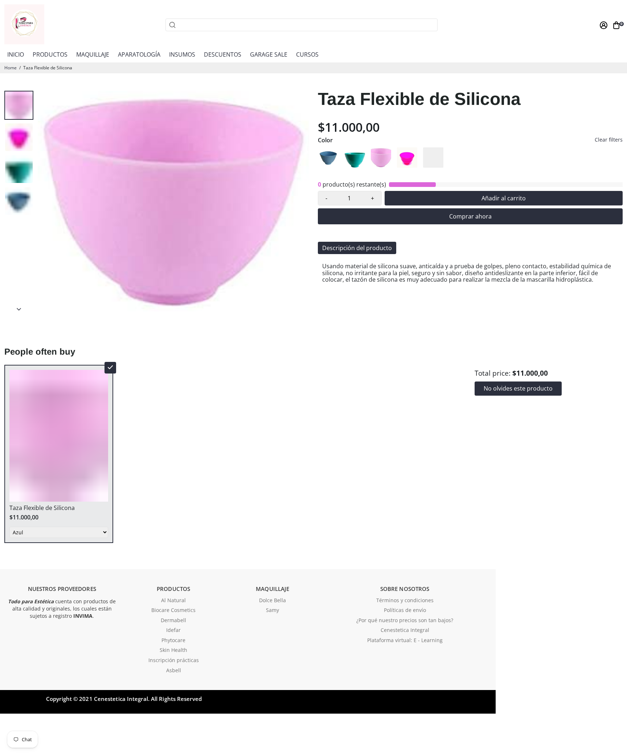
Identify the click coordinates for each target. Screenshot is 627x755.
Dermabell (173, 621)
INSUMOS (182, 54)
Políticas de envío (405, 610)
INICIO (15, 54)
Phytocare (173, 641)
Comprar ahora (470, 216)
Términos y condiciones (405, 601)
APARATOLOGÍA (139, 54)
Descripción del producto (357, 248)
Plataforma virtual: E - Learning (405, 641)
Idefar (173, 630)
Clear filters (609, 140)
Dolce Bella (272, 601)
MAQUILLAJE (92, 54)
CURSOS (307, 54)
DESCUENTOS (222, 54)
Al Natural (173, 601)
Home (10, 68)
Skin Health (173, 650)
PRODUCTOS (50, 54)
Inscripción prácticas (173, 661)
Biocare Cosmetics (173, 610)
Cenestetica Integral (405, 630)
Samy (272, 610)
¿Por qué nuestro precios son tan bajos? (404, 621)
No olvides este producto (518, 388)
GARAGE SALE (268, 54)
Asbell (173, 671)
